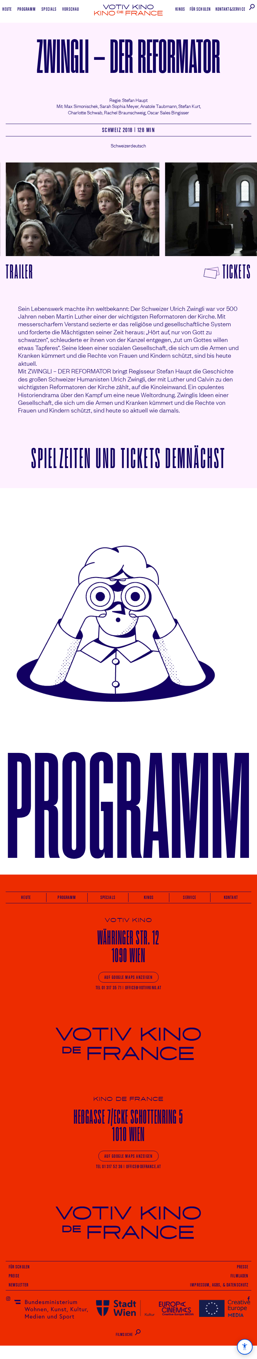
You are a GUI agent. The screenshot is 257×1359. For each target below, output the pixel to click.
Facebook (248, 1298)
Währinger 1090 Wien (128, 946)
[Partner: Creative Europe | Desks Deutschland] (224, 1308)
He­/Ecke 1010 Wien (128, 1125)
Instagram (8, 1298)
